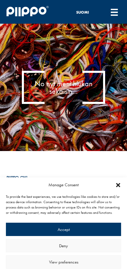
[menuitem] (85, 12)
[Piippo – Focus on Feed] (33, 12)
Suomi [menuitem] (82, 12)
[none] (85, 12)
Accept (64, 229)
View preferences (63, 262)
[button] (118, 185)
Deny (63, 246)
